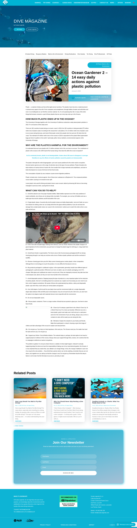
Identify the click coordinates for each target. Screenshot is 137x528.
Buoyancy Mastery (41, 54)
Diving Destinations (70, 54)
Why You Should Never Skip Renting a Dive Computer (68, 402)
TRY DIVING (46, 2)
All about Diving (29, 54)
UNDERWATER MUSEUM (81, 2)
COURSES (55, 2)
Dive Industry (81, 54)
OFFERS (120, 2)
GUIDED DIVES (67, 2)
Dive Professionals (99, 54)
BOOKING (128, 2)
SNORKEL (38, 2)
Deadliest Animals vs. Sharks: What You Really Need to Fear (105, 402)
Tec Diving (90, 54)
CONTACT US (104, 2)
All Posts (19, 29)
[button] (125, 524)
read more (18, 421)
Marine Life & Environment (55, 54)
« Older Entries (18, 426)
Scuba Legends (32, 29)
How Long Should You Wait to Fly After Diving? (28, 402)
